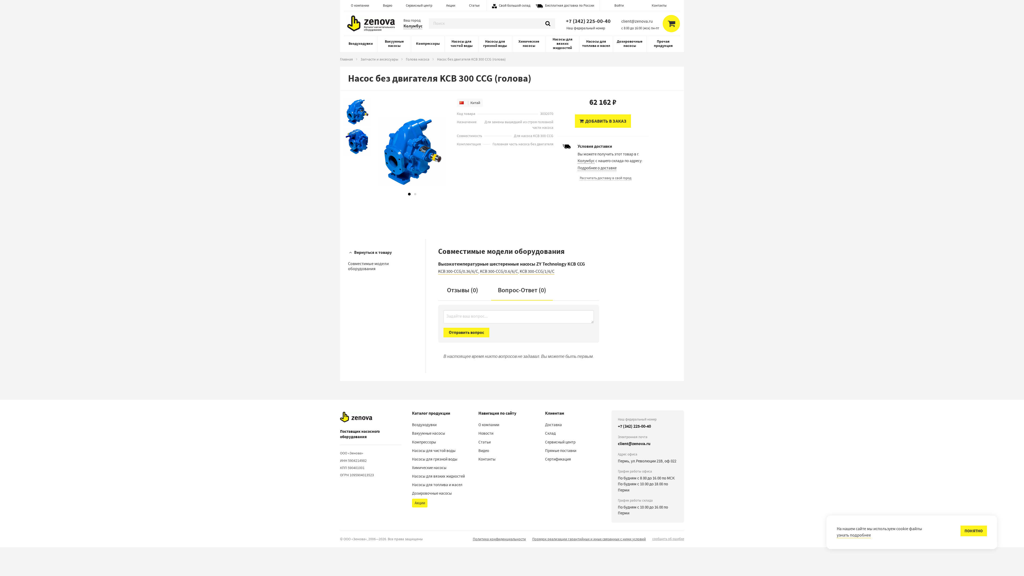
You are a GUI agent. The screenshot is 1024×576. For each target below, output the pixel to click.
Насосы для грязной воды (495, 43)
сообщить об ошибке (668, 539)
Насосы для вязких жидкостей (563, 43)
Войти (619, 5)
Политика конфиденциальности (499, 539)
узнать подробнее (854, 535)
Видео (387, 5)
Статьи (474, 5)
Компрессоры (428, 43)
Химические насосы (528, 43)
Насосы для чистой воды (462, 43)
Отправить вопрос (466, 332)
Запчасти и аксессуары (379, 59)
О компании (360, 5)
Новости (485, 433)
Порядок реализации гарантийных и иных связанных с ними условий (589, 539)
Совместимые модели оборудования (368, 266)
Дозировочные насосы (629, 43)
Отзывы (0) (462, 290)
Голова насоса (417, 59)
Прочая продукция (663, 43)
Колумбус (412, 26)
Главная (346, 59)
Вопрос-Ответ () (522, 290)
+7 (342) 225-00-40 (588, 21)
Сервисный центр (419, 5)
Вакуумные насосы (394, 43)
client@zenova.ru (634, 443)
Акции (450, 5)
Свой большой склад (514, 5)
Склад (550, 433)
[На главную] (356, 417)
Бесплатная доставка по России (569, 5)
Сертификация (558, 459)
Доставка (553, 424)
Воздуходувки (361, 43)
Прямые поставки (560, 450)
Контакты (659, 5)
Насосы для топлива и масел (596, 43)
